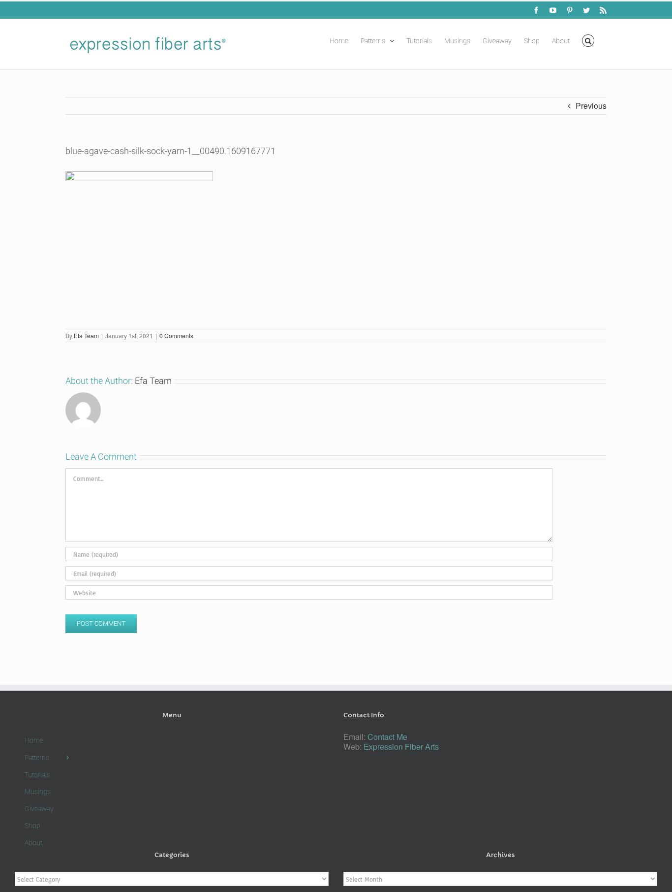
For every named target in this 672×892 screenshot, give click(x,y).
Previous (591, 105)
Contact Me (387, 736)
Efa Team (86, 335)
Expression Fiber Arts (401, 746)
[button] (588, 40)
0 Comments (176, 335)
